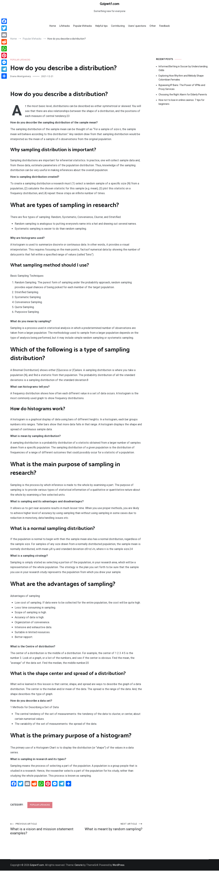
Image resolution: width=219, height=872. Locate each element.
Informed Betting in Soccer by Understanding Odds (183, 68)
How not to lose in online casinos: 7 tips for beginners (181, 102)
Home (52, 25)
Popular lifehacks (82, 25)
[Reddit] (4, 41)
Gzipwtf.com (109, 4)
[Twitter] (4, 28)
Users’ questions (137, 25)
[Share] (4, 76)
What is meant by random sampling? (113, 827)
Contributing (118, 25)
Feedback (164, 25)
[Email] (4, 35)
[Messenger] (4, 62)
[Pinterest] (4, 55)
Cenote (79, 865)
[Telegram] (4, 69)
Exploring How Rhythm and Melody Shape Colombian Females (181, 77)
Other (153, 25)
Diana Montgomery (20, 76)
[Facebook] (4, 21)
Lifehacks (64, 25)
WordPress (118, 865)
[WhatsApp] (4, 48)
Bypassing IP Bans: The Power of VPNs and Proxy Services (182, 87)
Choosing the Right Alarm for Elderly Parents (183, 94)
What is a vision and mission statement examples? (41, 829)
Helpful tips (101, 25)
